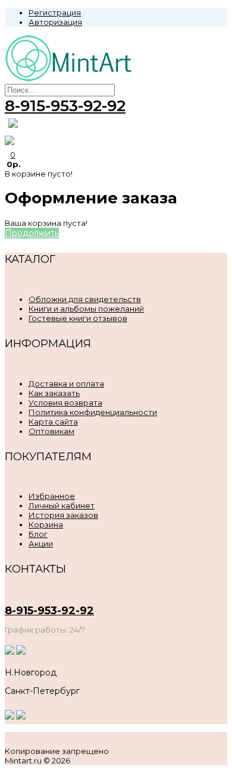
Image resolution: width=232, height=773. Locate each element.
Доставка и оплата (66, 383)
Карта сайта (53, 421)
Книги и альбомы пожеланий (86, 308)
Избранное (52, 496)
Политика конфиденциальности (93, 412)
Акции (41, 543)
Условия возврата (65, 402)
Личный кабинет (62, 505)
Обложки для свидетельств (85, 299)
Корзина (46, 524)
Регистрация (55, 12)
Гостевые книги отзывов (78, 318)
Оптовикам (51, 431)
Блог (38, 534)
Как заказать (54, 393)
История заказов (63, 515)
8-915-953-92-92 (65, 105)
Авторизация (55, 22)
